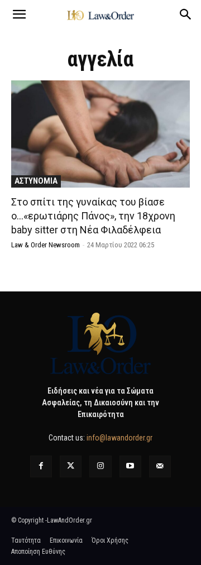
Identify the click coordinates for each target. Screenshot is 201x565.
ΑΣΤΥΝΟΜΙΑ (36, 181)
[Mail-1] (160, 466)
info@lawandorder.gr (119, 437)
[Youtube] (130, 466)
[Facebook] (41, 466)
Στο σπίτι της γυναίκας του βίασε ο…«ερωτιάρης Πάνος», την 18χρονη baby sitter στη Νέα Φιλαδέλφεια (93, 216)
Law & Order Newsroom (45, 245)
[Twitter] (71, 466)
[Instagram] (100, 466)
